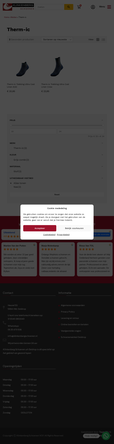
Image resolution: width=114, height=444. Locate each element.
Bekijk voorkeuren (74, 228)
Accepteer (40, 228)
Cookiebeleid (49, 234)
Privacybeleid (63, 234)
